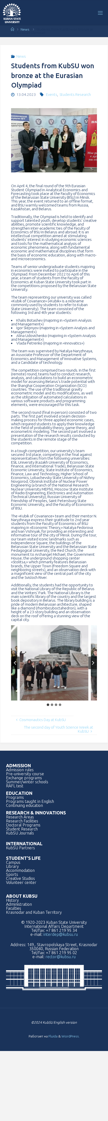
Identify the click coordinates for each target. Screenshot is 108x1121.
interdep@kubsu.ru (60, 934)
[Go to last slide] (15, 663)
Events (51, 94)
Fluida (53, 1036)
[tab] (48, 705)
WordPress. (71, 1036)
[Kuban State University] (12, 13)
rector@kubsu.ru (60, 956)
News (25, 29)
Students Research (75, 94)
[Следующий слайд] (92, 663)
